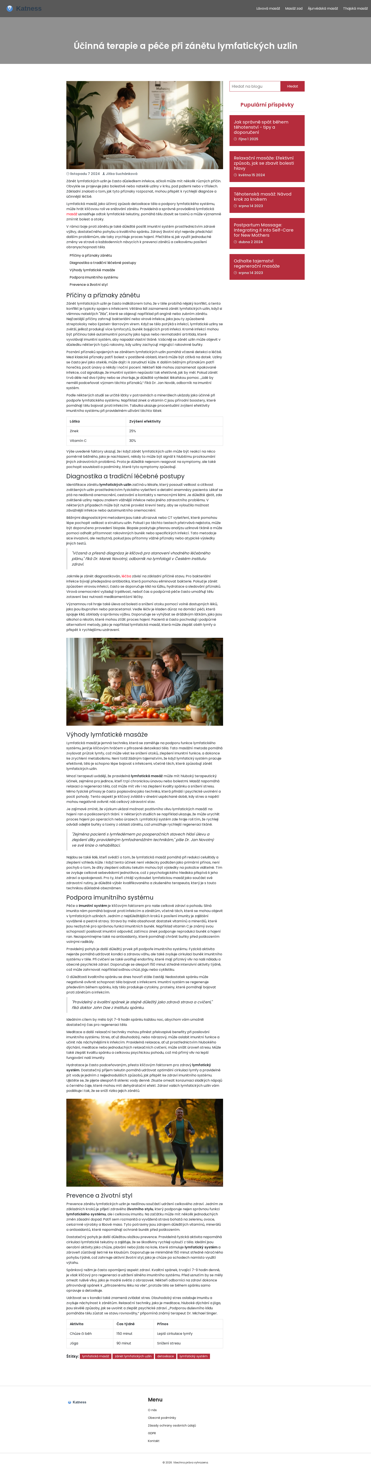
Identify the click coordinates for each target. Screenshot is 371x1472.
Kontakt (154, 1441)
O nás (152, 1410)
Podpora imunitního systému (94, 277)
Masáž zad (294, 8)
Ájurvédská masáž (323, 8)
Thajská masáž (355, 8)
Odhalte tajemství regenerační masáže (257, 263)
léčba (126, 576)
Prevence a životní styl (89, 284)
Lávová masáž (268, 8)
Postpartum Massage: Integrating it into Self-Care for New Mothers (263, 230)
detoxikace (165, 1356)
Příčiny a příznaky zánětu (91, 255)
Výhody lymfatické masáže (92, 270)
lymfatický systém (194, 1356)
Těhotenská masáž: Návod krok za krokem (263, 196)
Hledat (292, 86)
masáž (71, 214)
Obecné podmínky (162, 1418)
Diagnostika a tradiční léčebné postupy (103, 262)
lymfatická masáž (95, 1356)
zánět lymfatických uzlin (133, 1356)
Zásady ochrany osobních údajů (172, 1425)
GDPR (152, 1433)
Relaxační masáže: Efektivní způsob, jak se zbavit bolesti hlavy (264, 163)
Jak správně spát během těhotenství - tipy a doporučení (261, 127)
